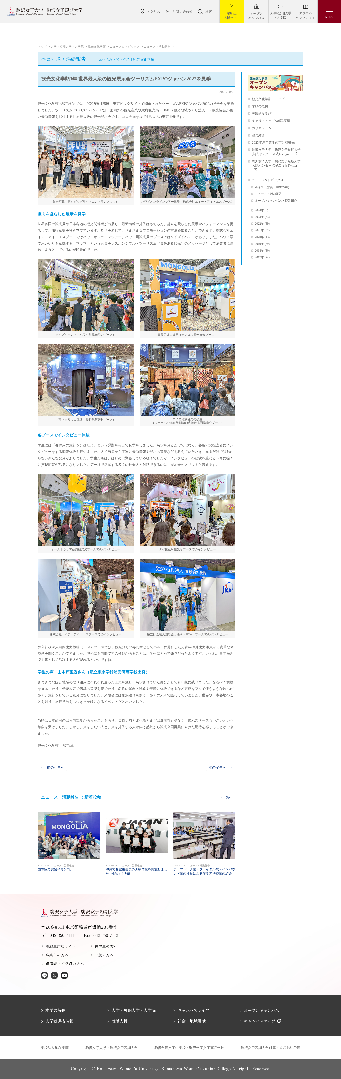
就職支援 (120, 1021)
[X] (54, 976)
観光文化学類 (97, 46)
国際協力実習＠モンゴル (56, 867)
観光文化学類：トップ (268, 99)
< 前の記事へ (52, 767)
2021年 (259, 230)
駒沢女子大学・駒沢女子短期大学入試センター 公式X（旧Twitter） (276, 163)
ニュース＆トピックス (125, 46)
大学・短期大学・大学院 (67, 46)
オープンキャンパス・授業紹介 (276, 200)
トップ (42, 46)
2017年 (259, 257)
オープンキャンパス (261, 1010)
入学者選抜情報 (59, 1021)
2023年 (259, 217)
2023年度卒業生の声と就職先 (273, 142)
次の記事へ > (220, 767)
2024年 (259, 210)
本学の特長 (55, 1010)
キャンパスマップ (259, 1021)
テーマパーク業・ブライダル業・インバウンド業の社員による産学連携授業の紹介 (204, 869)
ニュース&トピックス (268, 180)
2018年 (259, 250)
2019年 (259, 244)
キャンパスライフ (193, 1010)
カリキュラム (261, 128)
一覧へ (227, 797)
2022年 (259, 223)
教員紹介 (258, 135)
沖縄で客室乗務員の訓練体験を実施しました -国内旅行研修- (136, 869)
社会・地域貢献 (192, 1021)
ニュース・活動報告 (157, 46)
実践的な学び (261, 113)
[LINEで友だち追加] (44, 976)
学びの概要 (260, 106)
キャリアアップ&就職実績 (271, 121)
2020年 (259, 237)
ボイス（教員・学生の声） (273, 187)
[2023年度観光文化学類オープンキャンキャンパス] (275, 90)
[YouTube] (64, 976)
